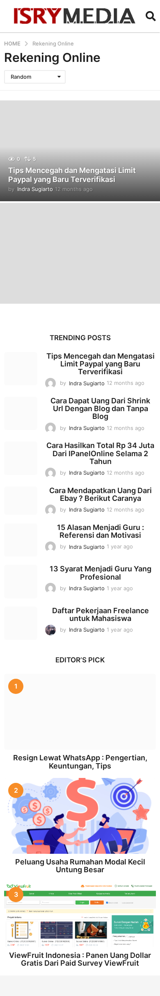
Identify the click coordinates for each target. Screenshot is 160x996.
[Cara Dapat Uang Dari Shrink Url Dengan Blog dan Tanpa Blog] (20, 413)
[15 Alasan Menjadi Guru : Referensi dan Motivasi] (20, 540)
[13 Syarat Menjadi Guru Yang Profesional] (20, 581)
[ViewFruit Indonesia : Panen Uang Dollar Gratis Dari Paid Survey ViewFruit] (80, 914)
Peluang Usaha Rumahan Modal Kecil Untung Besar (80, 865)
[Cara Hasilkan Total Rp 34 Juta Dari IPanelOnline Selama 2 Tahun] (20, 458)
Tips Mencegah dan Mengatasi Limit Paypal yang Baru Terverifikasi (72, 175)
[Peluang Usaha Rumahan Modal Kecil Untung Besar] (80, 816)
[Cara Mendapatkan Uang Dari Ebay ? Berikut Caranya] (20, 501)
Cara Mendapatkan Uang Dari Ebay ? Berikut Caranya (100, 494)
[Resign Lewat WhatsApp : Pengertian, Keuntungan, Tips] (80, 712)
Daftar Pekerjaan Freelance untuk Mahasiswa (100, 614)
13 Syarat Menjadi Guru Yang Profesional (100, 572)
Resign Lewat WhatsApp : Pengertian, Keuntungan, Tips (80, 761)
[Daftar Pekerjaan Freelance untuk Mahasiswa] (20, 623)
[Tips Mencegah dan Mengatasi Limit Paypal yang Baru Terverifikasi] (20, 368)
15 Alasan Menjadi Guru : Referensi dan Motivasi (100, 531)
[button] (151, 16)
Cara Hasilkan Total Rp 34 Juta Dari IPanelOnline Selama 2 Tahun (100, 453)
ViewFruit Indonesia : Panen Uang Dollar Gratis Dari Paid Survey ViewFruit (80, 959)
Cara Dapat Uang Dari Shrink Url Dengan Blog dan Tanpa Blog (100, 408)
